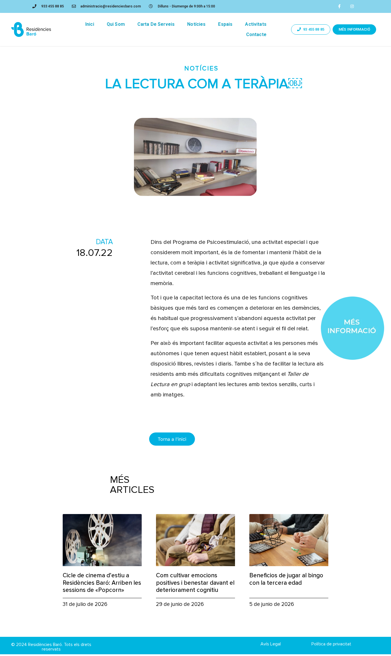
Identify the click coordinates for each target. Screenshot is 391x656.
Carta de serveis (156, 24)
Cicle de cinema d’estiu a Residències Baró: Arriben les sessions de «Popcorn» (102, 582)
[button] (310, 29)
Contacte (256, 34)
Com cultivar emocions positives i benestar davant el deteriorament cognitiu (195, 582)
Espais (225, 24)
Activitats (255, 24)
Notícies (196, 24)
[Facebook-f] (339, 6)
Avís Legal (270, 644)
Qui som (116, 24)
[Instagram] (352, 6)
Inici (89, 24)
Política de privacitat (331, 644)
